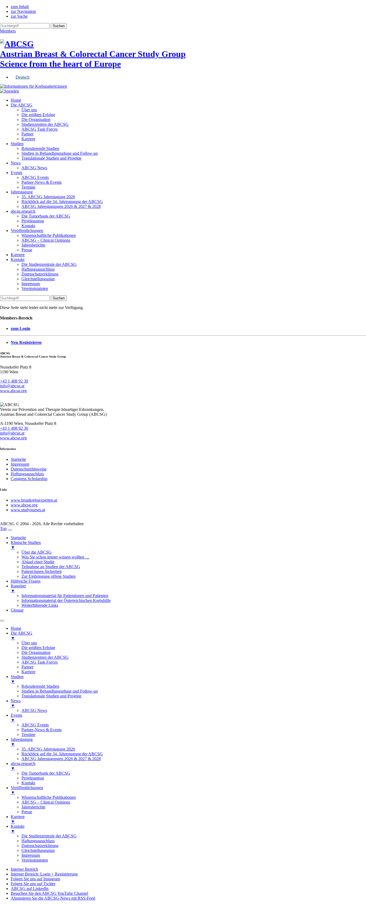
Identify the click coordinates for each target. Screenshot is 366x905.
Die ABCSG (21, 105)
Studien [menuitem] (17, 679)
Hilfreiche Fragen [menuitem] (25, 581)
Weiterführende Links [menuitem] (39, 605)
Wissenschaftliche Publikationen (48, 235)
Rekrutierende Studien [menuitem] (40, 686)
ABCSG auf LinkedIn (29, 888)
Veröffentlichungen (27, 230)
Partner (27, 134)
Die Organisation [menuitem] (35, 652)
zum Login (20, 328)
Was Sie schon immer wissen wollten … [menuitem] (55, 557)
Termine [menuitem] (28, 734)
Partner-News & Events (41, 182)
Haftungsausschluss (38, 269)
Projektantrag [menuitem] (32, 778)
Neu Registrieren (26, 342)
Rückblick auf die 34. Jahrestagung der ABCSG (62, 201)
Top (3, 528)
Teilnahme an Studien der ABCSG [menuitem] (50, 566)
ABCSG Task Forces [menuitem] (39, 662)
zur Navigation (23, 11)
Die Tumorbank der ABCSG (45, 216)
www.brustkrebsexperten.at (34, 500)
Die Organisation (35, 119)
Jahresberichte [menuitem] (33, 807)
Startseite (18, 459)
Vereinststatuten (34, 288)
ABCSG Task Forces (39, 129)
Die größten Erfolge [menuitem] (38, 647)
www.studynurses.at (28, 509)
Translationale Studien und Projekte (51, 158)
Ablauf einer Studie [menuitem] (37, 562)
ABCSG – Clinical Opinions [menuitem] (45, 802)
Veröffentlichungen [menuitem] (27, 790)
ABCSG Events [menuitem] (35, 725)
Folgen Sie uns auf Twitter (33, 883)
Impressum (30, 283)
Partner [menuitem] (27, 667)
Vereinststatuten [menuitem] (34, 860)
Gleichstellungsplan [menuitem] (38, 850)
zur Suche (19, 16)
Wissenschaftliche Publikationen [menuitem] (48, 797)
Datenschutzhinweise (29, 469)
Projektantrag (32, 221)
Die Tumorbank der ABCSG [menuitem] (45, 773)
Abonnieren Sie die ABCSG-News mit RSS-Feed (53, 898)
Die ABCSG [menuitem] (21, 635)
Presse (26, 250)
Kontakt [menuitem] (28, 783)
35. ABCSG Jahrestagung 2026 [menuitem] (48, 749)
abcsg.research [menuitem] (23, 766)
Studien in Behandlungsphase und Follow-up (59, 153)
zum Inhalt (20, 6)
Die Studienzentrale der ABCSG (49, 264)
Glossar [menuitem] (17, 610)
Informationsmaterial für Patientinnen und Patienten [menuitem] (64, 595)
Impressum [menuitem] (30, 855)
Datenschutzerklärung (39, 274)
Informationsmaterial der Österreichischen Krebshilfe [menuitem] (66, 600)
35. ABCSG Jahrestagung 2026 (48, 196)
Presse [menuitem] (26, 812)
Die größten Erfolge (38, 114)
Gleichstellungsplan (38, 279)
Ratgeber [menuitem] (18, 588)
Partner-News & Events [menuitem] (41, 729)
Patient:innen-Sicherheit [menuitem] (41, 571)
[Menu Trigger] (10, 530)
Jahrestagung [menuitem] (22, 741)
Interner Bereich (24, 869)
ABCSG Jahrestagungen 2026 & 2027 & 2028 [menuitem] (61, 758)
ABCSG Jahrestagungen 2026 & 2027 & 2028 (61, 206)
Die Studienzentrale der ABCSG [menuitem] (49, 836)
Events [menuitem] (16, 717)
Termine (28, 187)
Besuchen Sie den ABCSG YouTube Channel (49, 893)
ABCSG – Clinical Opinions (45, 240)
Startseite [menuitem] (18, 537)
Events (16, 172)
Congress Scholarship (29, 478)
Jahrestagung (22, 192)
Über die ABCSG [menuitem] (36, 552)
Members (8, 31)
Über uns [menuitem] (29, 643)
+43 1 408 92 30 (14, 381)
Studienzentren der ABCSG (45, 124)
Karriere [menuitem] (28, 671)
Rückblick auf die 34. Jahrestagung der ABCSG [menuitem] (62, 754)
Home (16, 100)
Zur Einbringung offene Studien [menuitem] (48, 576)
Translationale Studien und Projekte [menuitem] (51, 696)
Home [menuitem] (16, 628)
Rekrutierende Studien (40, 148)
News (16, 163)
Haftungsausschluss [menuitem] (38, 840)
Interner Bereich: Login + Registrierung (44, 874)
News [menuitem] (16, 703)
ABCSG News (34, 167)
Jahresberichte (33, 245)
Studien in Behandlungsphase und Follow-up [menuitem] (59, 691)
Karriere (28, 139)
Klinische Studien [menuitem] (26, 545)
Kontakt (28, 225)
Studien (17, 143)
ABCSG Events (35, 177)
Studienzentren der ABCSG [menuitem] (45, 657)
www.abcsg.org (13, 390)
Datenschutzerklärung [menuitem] (39, 845)
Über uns (29, 110)
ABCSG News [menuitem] (34, 710)
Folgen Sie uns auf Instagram (35, 879)
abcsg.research (23, 211)
